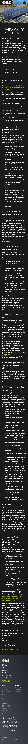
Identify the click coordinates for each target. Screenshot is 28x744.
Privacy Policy (5, 740)
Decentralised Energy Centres (7, 707)
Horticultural (18, 691)
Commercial (18, 689)
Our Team (4, 695)
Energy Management (7, 710)
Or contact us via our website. (10, 649)
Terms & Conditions (15, 740)
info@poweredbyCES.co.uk (10, 677)
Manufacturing (18, 693)
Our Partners (5, 689)
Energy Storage (6, 705)
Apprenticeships (6, 691)
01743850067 (7, 675)
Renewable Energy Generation (6, 702)
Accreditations (5, 688)
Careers (4, 693)
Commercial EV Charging (6, 713)
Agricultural (18, 688)
